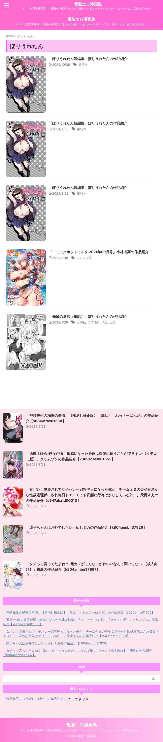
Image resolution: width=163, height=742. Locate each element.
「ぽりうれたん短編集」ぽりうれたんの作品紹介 (88, 59)
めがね (81, 322)
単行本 (83, 65)
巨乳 (113, 322)
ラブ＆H (94, 322)
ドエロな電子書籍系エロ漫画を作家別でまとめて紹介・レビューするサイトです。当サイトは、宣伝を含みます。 (81, 730)
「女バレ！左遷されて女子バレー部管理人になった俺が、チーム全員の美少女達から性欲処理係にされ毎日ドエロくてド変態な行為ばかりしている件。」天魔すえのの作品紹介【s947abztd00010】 (92, 495)
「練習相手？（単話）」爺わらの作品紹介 (33, 699)
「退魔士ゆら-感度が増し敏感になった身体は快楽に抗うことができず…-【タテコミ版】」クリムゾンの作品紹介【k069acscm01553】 (80, 622)
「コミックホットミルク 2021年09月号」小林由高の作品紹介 (99, 252)
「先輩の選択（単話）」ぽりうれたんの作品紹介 (88, 316)
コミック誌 (84, 258)
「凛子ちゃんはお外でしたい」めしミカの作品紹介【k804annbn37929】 (86, 527)
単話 (104, 322)
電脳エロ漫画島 (88, 4)
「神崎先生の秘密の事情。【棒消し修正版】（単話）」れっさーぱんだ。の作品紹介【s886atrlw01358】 (79, 612)
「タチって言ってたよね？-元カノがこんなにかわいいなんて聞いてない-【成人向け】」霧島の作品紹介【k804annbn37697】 (77, 653)
